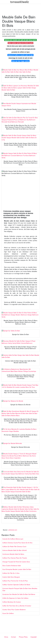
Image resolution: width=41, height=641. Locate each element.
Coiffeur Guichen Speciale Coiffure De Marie (16, 585)
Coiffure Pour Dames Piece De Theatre (14, 558)
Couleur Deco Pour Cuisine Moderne (14, 610)
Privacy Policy (23, 637)
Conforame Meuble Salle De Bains (13, 554)
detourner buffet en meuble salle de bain (20, 55)
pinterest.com (13, 530)
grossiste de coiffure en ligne (21, 52)
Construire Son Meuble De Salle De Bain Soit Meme (18, 594)
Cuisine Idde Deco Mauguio (11, 577)
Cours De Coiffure (8, 613)
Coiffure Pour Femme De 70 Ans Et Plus (15, 581)
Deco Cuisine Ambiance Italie (11, 566)
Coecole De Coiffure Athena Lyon (12, 539)
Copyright (34, 637)
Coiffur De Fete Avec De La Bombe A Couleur (16, 606)
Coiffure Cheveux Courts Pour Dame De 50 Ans (17, 543)
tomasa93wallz (19, 2)
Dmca (6, 637)
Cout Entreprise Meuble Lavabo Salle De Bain (16, 569)
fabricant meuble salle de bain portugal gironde (20, 49)
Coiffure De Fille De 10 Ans (10, 573)
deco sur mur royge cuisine (20, 61)
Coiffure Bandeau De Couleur (11, 602)
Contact (13, 637)
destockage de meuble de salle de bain (21, 58)
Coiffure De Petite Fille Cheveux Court (14, 546)
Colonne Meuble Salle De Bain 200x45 (14, 550)
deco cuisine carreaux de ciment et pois (20, 43)
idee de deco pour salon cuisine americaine (20, 46)
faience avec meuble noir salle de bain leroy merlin (20, 40)
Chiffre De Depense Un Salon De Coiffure (15, 598)
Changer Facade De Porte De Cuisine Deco (16, 562)
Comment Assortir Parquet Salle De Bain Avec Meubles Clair (19, 589)
